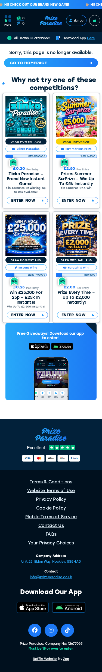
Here (91, 38)
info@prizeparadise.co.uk (51, 577)
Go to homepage (28, 62)
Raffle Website (45, 658)
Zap (66, 658)
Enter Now (23, 200)
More (7, 24)
